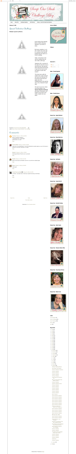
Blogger (43, 451)
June (53, 359)
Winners (51, 322)
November (54, 351)
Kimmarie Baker (15, 144)
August (53, 356)
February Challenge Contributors (57, 369)
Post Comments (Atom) (31, 204)
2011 (52, 347)
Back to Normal (54, 394)
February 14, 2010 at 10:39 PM (20, 165)
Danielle (13, 158)
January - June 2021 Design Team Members (44, 22)
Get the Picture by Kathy (16, 172)
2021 (52, 332)
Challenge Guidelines (24, 22)
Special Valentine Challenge (57, 395)
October (53, 353)
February (54, 365)
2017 (52, 338)
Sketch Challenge (53, 319)
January (53, 442)
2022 (52, 331)
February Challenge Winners (57, 366)
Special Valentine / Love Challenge (56, 420)
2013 (52, 344)
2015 (52, 341)
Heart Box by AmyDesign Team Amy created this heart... (57, 422)
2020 (52, 334)
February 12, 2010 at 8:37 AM (21, 158)
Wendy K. (14, 152)
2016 (52, 340)
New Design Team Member (56, 368)
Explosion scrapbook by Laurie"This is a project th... (57, 407)
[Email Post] (28, 127)
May (53, 360)
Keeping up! (54, 438)
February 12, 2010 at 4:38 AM (24, 144)
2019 (52, 335)
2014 (52, 343)
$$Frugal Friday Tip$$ (56, 414)
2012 (52, 346)
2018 (52, 337)
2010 (52, 349)
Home (12, 22)
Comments (54, 66)
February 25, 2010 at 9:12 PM (28, 172)
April (53, 362)
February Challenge (55, 371)
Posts (53, 64)
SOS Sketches (32, 22)
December (54, 350)
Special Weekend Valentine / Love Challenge (57, 427)
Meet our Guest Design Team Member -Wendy (57, 380)
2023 (52, 329)
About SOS (16, 22)
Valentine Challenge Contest (57, 383)
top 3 (51, 324)
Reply (13, 141)
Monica (13, 165)
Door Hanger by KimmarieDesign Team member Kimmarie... (57, 424)
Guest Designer (53, 317)
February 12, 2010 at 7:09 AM (21, 152)
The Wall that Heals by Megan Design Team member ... (57, 432)
